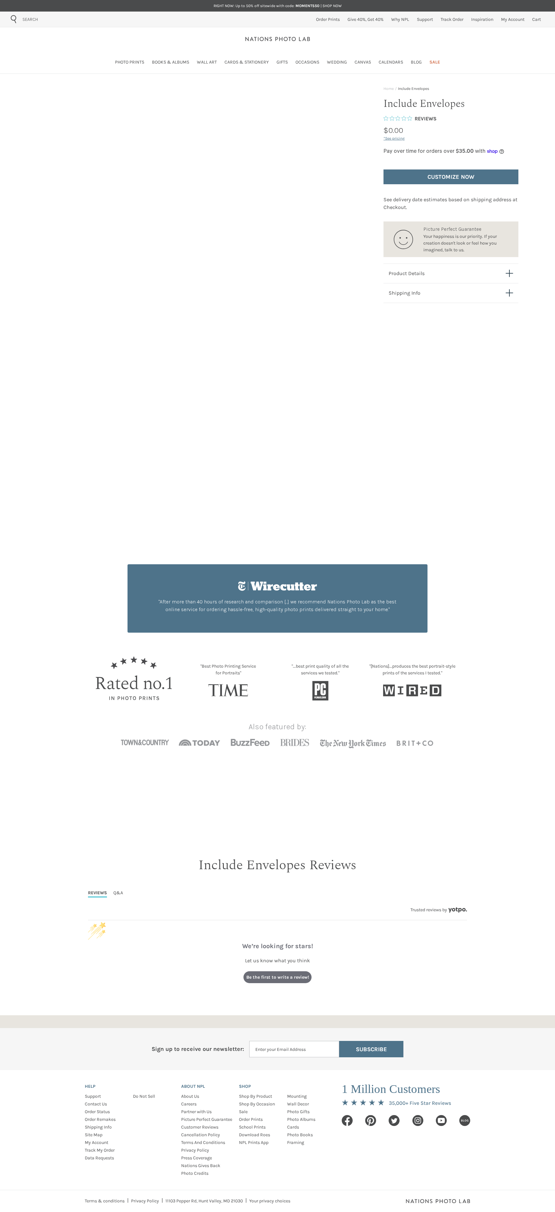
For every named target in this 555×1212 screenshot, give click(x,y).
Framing (295, 1142)
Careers (189, 1104)
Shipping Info (98, 1127)
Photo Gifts (298, 1111)
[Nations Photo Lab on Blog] (464, 1120)
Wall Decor (298, 1104)
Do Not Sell (144, 1096)
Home (388, 88)
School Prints (252, 1127)
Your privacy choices (269, 1201)
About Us (190, 1096)
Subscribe (371, 1049)
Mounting (297, 1096)
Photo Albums (301, 1119)
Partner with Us (196, 1111)
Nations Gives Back (200, 1165)
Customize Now (450, 176)
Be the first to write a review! (277, 977)
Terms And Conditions (203, 1142)
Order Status (97, 1111)
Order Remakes (100, 1119)
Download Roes (254, 1135)
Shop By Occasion (257, 1104)
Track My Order (100, 1150)
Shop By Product (255, 1096)
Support (93, 1096)
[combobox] (59, 19)
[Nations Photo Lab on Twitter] (394, 1120)
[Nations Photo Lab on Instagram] (417, 1120)
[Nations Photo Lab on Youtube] (441, 1120)
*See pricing (394, 138)
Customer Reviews (199, 1127)
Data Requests (99, 1158)
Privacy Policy (195, 1150)
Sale (243, 1111)
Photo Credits (194, 1173)
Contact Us (96, 1104)
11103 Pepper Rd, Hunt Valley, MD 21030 (204, 1201)
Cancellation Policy (200, 1135)
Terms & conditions (105, 1201)
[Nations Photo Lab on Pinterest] (370, 1120)
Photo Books (300, 1135)
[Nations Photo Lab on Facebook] (347, 1120)
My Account (96, 1142)
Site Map (93, 1135)
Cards (293, 1127)
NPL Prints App (254, 1142)
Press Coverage (196, 1158)
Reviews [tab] (97, 893)
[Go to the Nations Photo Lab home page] (277, 39)
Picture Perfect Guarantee (206, 1119)
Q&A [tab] (118, 893)
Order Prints (251, 1119)
